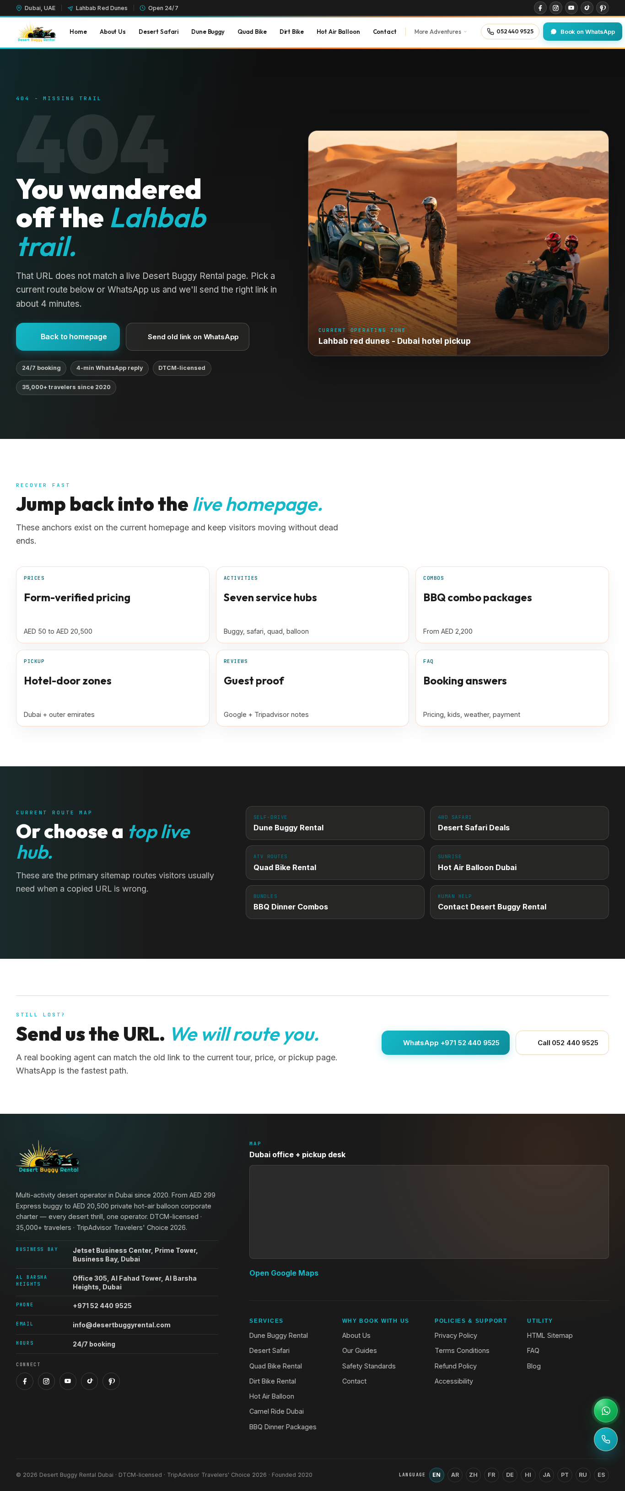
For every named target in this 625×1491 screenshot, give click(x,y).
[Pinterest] (602, 7)
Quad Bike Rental (275, 1366)
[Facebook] (540, 7)
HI (528, 1474)
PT (565, 1474)
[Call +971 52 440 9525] (606, 1439)
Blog (534, 1366)
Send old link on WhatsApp (193, 336)
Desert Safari (269, 1350)
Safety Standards (369, 1366)
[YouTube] (571, 7)
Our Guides (359, 1350)
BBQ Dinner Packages (283, 1427)
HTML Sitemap (550, 1335)
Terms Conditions (462, 1350)
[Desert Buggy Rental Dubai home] (36, 31)
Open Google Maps (283, 1272)
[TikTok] (587, 7)
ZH (473, 1474)
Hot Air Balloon (271, 1396)
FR (491, 1474)
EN (436, 1474)
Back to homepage (74, 336)
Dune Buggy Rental (278, 1335)
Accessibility (454, 1381)
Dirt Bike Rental (272, 1381)
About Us (356, 1335)
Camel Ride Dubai (276, 1411)
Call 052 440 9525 (568, 1042)
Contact (354, 1381)
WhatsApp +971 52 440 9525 (451, 1042)
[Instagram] (556, 7)
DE (510, 1474)
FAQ (533, 1350)
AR (455, 1474)
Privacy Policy (456, 1335)
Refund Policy (456, 1366)
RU (583, 1474)
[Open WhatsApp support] (606, 1410)
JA (546, 1474)
